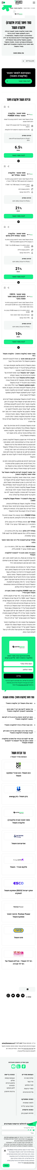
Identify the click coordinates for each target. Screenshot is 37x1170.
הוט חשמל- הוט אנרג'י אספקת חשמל (18, 774)
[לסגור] (5, 1151)
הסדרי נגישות (28, 1088)
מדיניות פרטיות (28, 1092)
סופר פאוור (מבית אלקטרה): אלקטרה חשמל (18, 821)
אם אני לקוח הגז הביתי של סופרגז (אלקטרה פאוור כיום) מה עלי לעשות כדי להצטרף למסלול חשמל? (17, 740)
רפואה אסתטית (28, 1103)
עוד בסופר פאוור (18, 53)
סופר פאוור (27, 8)
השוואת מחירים (27, 1074)
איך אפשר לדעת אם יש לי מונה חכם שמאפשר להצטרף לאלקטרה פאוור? (20, 710)
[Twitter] (13, 995)
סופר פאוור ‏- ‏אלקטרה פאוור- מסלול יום (16, 174)
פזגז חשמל (18, 937)
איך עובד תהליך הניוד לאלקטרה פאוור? (18, 725)
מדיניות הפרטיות (23, 685)
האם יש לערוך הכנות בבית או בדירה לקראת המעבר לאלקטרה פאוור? (17, 718)
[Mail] (23, 995)
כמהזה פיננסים (27, 1110)
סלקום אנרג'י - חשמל (18, 867)
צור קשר (30, 1081)
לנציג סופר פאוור (24, 81)
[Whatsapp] (8, 995)
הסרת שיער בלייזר (27, 1106)
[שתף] (8, 107)
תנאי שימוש (29, 1085)
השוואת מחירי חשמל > (18, 757)
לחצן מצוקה (11, 1088)
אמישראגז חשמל (18, 843)
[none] (18, 766)
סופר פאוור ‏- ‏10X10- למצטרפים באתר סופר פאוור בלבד (16, 296)
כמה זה (33, 8)
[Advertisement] (18, 1021)
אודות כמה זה (28, 1078)
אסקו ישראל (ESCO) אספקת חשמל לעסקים (18, 892)
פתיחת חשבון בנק (27, 1113)
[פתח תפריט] (34, 3)
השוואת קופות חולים (10, 1079)
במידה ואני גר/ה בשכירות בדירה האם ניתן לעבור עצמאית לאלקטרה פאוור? (18, 732)
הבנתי (6, 1165)
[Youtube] (13, 1066)
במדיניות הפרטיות (29, 1163)
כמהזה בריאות (10, 1074)
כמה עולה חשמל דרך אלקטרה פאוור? (19, 703)
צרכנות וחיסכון (9, 1091)
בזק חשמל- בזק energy (18, 796)
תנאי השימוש (13, 1137)
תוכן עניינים (30, 61)
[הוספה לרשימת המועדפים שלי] (4, 107)
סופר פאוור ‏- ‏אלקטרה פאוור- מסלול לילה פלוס (15, 235)
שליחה (18, 676)
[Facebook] (18, 995)
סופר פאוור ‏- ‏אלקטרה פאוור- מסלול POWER (16, 114)
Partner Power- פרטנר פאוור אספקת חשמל (18, 915)
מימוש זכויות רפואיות (10, 1084)
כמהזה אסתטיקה (27, 1099)
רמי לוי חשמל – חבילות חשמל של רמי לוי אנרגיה (18, 962)
